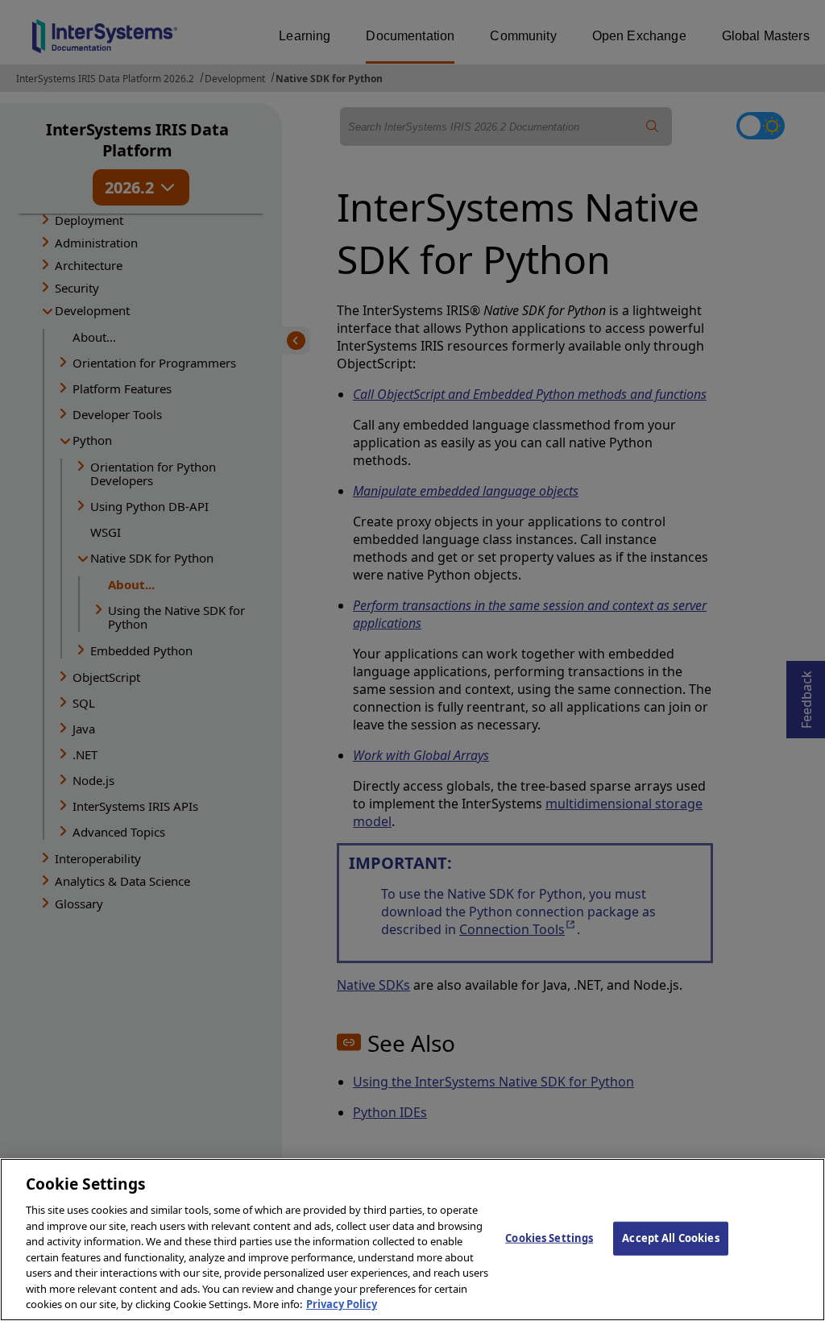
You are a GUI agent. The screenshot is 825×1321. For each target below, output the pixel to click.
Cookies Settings (549, 1238)
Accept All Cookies (670, 1238)
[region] (412, 1239)
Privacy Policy (341, 1304)
